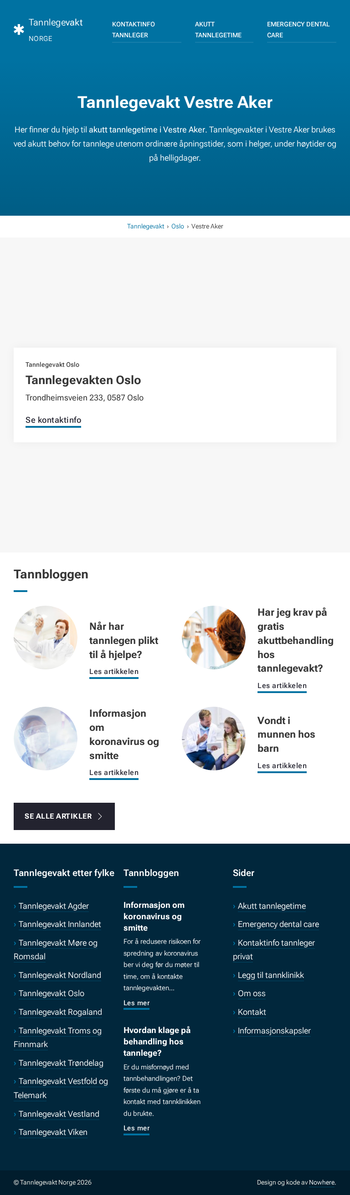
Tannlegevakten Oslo (83, 380)
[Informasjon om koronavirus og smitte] (45, 738)
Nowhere (322, 1182)
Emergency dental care (298, 29)
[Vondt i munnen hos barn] (214, 738)
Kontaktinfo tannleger (133, 29)
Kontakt (252, 1012)
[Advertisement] (175, 304)
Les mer (137, 1003)
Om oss (252, 993)
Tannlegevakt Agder (54, 906)
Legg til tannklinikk (271, 975)
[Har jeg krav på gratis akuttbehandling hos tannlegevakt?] (214, 637)
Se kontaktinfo (53, 420)
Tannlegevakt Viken (53, 1132)
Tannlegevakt (145, 226)
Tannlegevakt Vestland (59, 1114)
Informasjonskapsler (274, 1030)
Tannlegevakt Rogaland (60, 1012)
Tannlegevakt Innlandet (60, 924)
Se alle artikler (58, 816)
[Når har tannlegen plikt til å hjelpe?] (45, 637)
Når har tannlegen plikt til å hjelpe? (123, 640)
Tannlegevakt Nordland (60, 975)
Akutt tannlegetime (218, 29)
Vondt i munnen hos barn (286, 734)
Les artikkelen (114, 671)
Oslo (177, 226)
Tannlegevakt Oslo (51, 993)
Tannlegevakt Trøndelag (61, 1063)
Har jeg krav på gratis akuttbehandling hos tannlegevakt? (295, 640)
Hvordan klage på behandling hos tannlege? (157, 1041)
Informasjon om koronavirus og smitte (154, 916)
